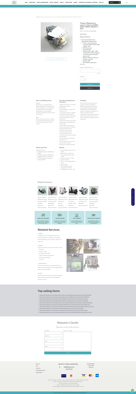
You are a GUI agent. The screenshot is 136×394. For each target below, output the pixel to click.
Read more (82, 64)
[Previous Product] (35, 190)
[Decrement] (81, 79)
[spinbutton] (83, 79)
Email (45, 341)
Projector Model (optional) (86, 67)
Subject (46, 346)
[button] (127, 2)
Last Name (46, 335)
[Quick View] (42, 190)
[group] (68, 197)
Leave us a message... (68, 330)
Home (37, 17)
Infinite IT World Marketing (68, 364)
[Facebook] (59, 367)
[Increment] (85, 79)
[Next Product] (100, 190)
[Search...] (119, 2)
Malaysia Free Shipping (85, 36)
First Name (46, 330)
